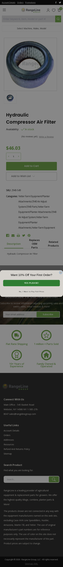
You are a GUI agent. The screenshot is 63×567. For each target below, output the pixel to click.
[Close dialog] (60, 272)
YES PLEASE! (31, 283)
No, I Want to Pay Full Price (31, 291)
